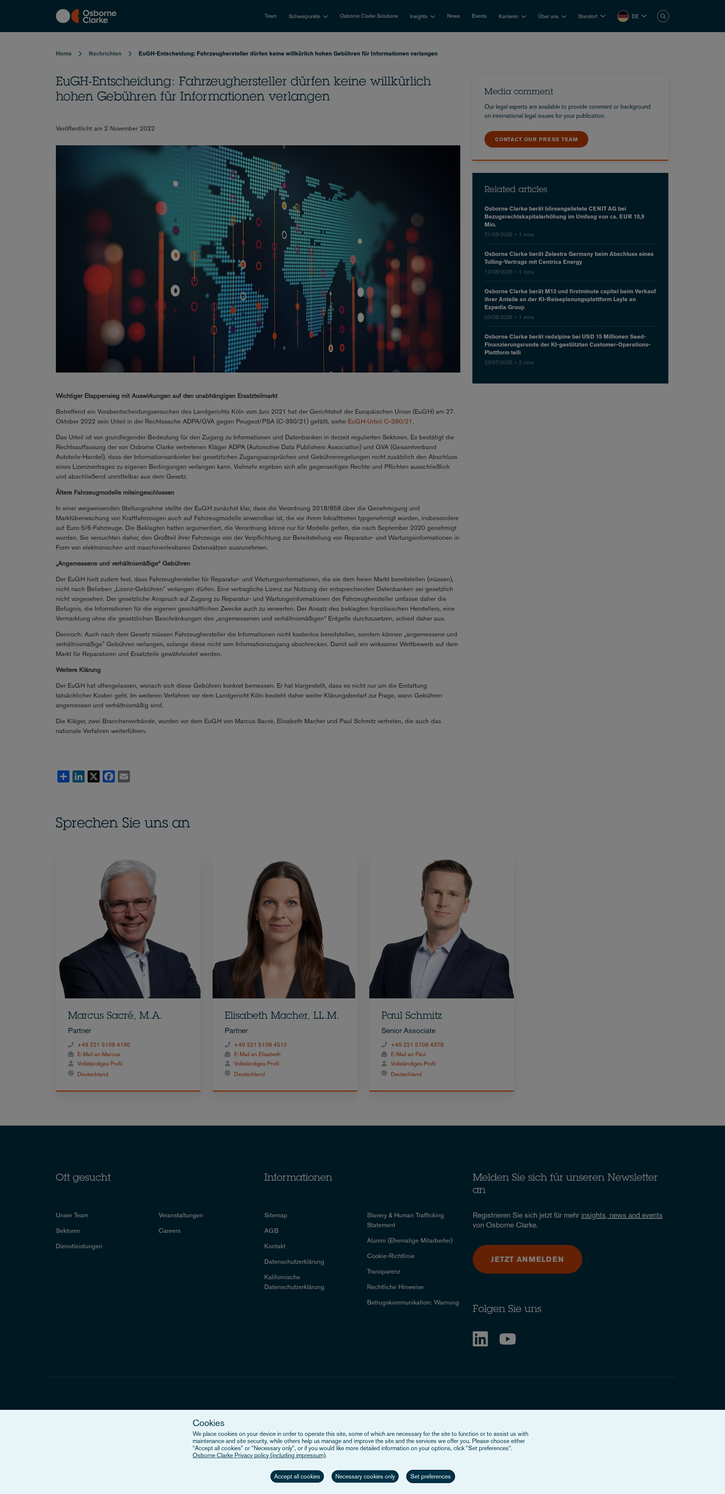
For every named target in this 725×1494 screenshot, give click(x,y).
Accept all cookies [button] (297, 1476)
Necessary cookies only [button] (365, 1476)
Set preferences (430, 1476)
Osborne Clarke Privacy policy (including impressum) (259, 1455)
